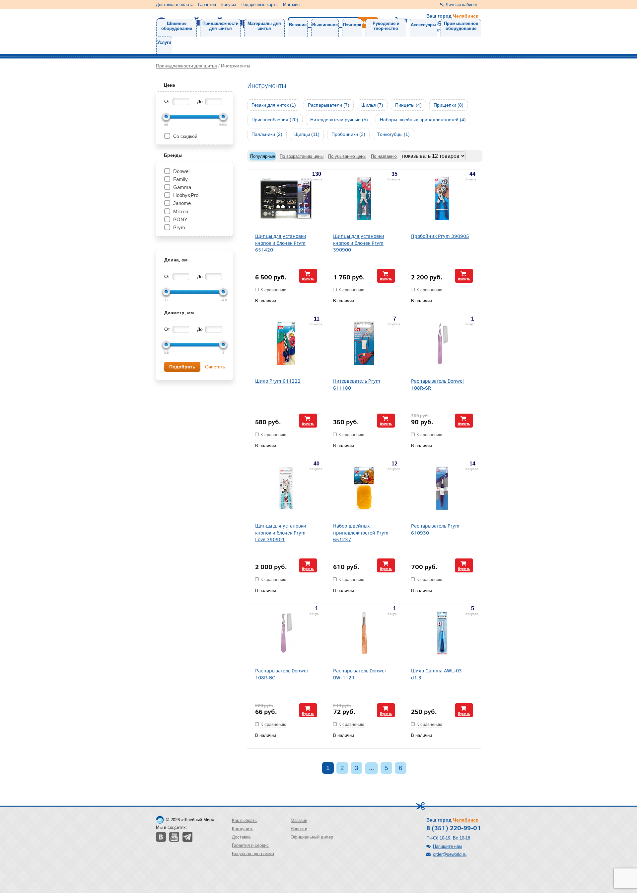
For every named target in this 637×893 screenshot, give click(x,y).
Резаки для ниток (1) (273, 105)
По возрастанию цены (301, 156)
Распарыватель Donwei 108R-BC (281, 674)
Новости (299, 828)
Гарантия (207, 4)
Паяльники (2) (266, 134)
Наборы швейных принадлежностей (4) (423, 119)
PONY (180, 219)
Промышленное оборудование (461, 26)
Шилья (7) (372, 105)
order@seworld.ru (449, 854)
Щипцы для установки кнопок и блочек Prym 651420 (280, 242)
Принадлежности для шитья (220, 26)
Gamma (182, 187)
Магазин (291, 4)
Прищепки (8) (448, 105)
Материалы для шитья (264, 26)
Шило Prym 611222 (278, 380)
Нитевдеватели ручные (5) (339, 119)
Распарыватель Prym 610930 (435, 529)
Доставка (241, 837)
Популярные (262, 156)
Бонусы (228, 4)
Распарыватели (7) (328, 105)
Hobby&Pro (185, 195)
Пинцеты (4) (408, 105)
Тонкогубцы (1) (393, 134)
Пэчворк (352, 24)
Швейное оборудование (176, 26)
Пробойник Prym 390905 (440, 235)
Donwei (181, 171)
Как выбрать (244, 820)
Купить (308, 278)
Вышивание (325, 24)
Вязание (298, 24)
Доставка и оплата (174, 4)
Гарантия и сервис (250, 845)
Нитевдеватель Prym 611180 (356, 384)
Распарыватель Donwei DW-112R (359, 674)
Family (180, 179)
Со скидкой (184, 136)
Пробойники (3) (348, 134)
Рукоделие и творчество (386, 26)
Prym (179, 227)
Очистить (215, 366)
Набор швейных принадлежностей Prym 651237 (361, 532)
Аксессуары (423, 24)
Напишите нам (447, 846)
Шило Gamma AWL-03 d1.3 (436, 674)
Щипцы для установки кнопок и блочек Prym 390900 (358, 242)
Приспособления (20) (274, 119)
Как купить (242, 828)
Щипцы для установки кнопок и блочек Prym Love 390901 (280, 532)
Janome (182, 203)
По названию (384, 156)
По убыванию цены (347, 156)
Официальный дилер (312, 837)
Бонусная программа (253, 853)
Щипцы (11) (306, 134)
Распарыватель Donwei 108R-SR (437, 384)
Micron (180, 211)
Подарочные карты (259, 4)
